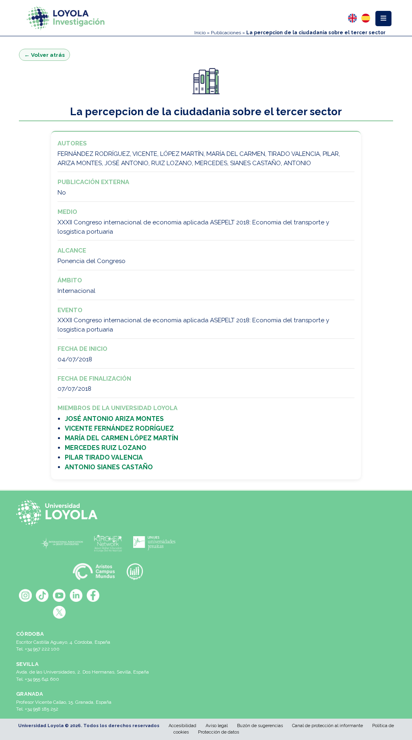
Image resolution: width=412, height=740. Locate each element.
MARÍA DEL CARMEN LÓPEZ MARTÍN (121, 438)
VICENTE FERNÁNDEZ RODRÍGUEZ (119, 428)
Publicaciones (226, 32)
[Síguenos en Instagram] (25, 595)
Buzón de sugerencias (260, 725)
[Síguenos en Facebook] (93, 595)
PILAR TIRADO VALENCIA (104, 457)
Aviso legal (217, 725)
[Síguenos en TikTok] (42, 595)
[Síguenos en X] (59, 612)
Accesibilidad (182, 725)
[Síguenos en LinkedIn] (76, 595)
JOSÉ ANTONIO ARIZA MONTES (114, 419)
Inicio (200, 32)
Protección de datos (218, 732)
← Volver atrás (44, 55)
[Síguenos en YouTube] (59, 595)
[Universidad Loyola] (59, 513)
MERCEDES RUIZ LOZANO (105, 448)
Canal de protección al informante (327, 725)
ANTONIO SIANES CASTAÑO (109, 467)
